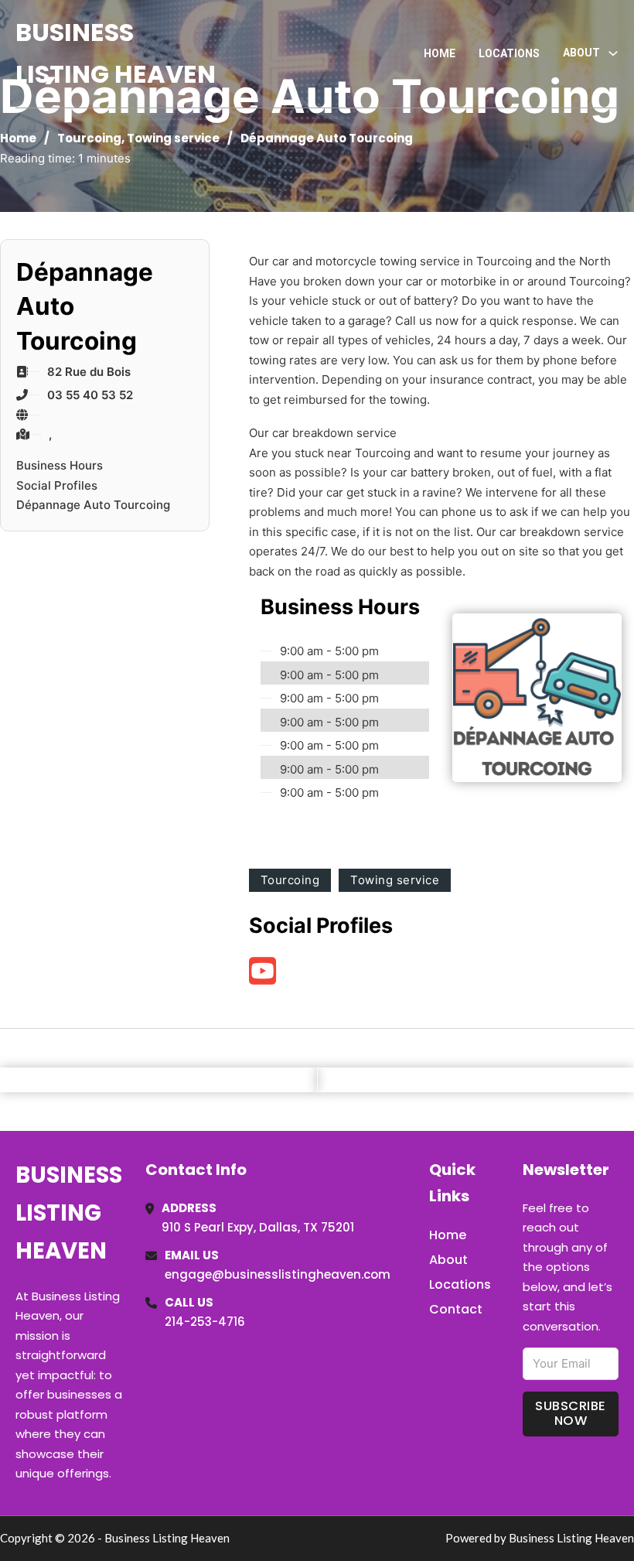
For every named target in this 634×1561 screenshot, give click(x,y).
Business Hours (59, 465)
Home (439, 53)
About (448, 1260)
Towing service (173, 138)
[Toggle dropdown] (613, 53)
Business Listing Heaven (115, 53)
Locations (509, 53)
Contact (455, 1309)
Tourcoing (89, 138)
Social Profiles (56, 485)
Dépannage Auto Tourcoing (93, 504)
